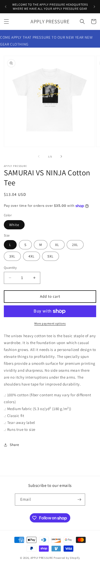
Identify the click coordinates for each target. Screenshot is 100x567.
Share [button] (14, 444)
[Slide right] (61, 156)
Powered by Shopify (67, 558)
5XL (50, 256)
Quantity (10, 267)
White (14, 224)
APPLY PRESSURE (42, 558)
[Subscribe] (79, 500)
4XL (31, 256)
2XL (75, 244)
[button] (6, 21)
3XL (12, 256)
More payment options (50, 323)
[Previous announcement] (5, 6)
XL (57, 244)
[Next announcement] (94, 6)
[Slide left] (38, 156)
